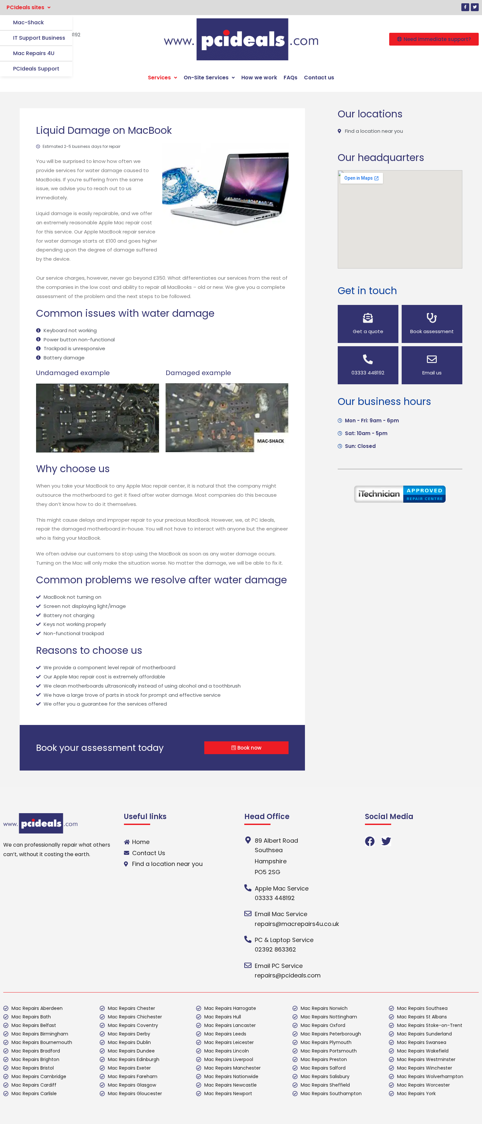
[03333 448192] (368, 359)
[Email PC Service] (247, 965)
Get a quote (368, 331)
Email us (432, 372)
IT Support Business (39, 38)
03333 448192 (367, 372)
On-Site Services (206, 77)
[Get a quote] (368, 318)
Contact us (319, 77)
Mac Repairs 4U (33, 53)
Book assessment (432, 331)
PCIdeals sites (25, 7)
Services (159, 77)
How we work (259, 77)
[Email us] (432, 359)
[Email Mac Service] (247, 913)
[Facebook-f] (465, 7)
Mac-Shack (28, 22)
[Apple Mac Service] (247, 888)
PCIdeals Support (36, 68)
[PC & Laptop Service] (247, 939)
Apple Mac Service (282, 888)
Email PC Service (279, 966)
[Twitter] (475, 7)
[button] (28, 7)
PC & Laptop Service (284, 940)
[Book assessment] (432, 318)
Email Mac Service (281, 914)
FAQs (290, 77)
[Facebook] (370, 841)
